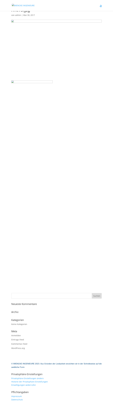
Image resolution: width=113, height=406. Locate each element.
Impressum (16, 396)
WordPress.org (18, 348)
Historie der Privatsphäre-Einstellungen (29, 381)
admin (18, 15)
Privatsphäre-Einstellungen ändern (27, 378)
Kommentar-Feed (19, 344)
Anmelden (16, 335)
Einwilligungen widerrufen (23, 385)
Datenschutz (17, 399)
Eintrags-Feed (17, 339)
